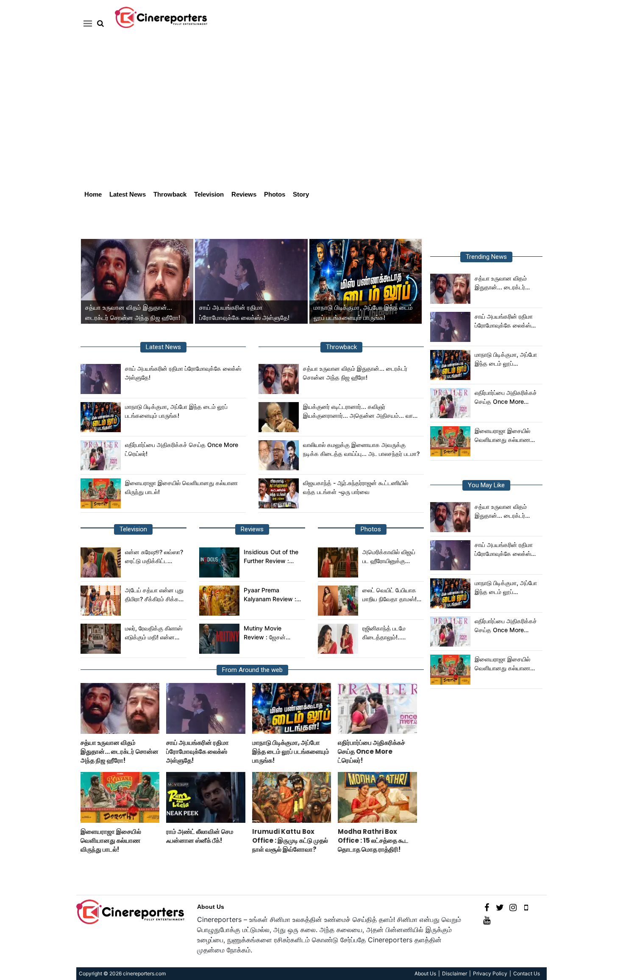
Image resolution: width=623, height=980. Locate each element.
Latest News (127, 194)
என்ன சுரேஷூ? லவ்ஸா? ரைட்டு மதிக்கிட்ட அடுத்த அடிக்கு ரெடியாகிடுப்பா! (154, 556)
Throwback (169, 194)
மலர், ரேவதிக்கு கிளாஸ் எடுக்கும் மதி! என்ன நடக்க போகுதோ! (153, 633)
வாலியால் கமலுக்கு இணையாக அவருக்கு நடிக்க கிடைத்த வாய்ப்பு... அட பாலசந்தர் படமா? (361, 449)
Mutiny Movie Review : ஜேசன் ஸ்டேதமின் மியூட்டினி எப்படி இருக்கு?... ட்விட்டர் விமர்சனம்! (269, 633)
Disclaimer (454, 973)
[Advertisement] (311, 121)
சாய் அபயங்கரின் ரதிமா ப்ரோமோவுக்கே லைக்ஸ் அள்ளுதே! (183, 373)
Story (301, 194)
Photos (274, 194)
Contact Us (526, 973)
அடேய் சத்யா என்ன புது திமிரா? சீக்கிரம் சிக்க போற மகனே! (154, 594)
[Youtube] (486, 919)
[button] (86, 23)
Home (93, 194)
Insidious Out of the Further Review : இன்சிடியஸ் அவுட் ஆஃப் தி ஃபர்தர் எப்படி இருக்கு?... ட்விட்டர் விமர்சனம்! (273, 556)
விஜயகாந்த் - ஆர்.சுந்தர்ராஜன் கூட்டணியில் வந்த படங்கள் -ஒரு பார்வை (355, 487)
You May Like (486, 485)
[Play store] (526, 907)
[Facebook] (486, 907)
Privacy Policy (490, 973)
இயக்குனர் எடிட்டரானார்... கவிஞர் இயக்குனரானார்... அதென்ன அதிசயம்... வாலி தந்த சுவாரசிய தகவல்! (360, 411)
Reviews (243, 194)
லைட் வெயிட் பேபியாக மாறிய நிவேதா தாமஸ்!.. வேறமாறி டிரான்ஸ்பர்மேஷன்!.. (391, 594)
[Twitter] (500, 907)
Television (209, 194)
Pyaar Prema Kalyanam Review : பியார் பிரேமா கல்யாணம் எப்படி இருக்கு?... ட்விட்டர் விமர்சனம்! (273, 594)
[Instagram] (513, 907)
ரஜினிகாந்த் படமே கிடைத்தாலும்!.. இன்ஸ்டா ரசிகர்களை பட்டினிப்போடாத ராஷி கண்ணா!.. (388, 633)
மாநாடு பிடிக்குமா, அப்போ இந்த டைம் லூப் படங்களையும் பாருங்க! (176, 411)
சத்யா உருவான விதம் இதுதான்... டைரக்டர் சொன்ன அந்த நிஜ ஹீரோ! (355, 373)
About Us (210, 906)
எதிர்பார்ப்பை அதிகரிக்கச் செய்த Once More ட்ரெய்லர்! (181, 449)
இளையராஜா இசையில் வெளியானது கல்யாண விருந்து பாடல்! (181, 487)
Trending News (486, 257)
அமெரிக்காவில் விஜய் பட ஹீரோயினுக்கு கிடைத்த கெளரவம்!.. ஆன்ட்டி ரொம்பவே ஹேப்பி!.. (388, 556)
